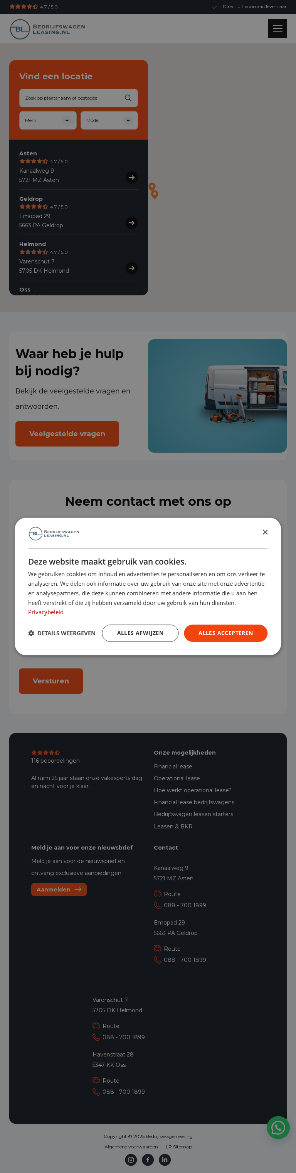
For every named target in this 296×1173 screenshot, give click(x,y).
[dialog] (148, 586)
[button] (62, 633)
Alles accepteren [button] (225, 632)
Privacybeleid (46, 612)
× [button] (265, 533)
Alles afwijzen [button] (140, 632)
